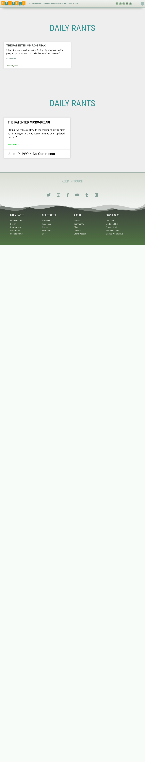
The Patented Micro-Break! (26, 45)
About (77, 4)
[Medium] (96, 195)
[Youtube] (127, 3)
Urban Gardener (50, 4)
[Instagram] (123, 3)
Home (31, 4)
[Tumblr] (130, 3)
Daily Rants (37, 4)
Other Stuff (67, 4)
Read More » (11, 58)
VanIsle (60, 4)
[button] (142, 4)
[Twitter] (49, 195)
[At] (117, 3)
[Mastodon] (120, 3)
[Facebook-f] (68, 195)
